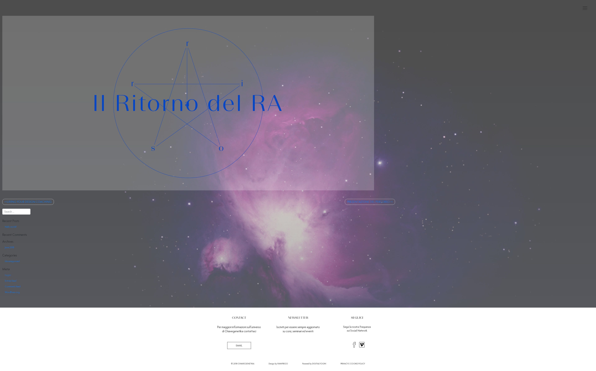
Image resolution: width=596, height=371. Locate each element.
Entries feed (10, 280)
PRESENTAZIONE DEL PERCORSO (368, 202)
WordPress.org (12, 292)
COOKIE (354, 363)
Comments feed (12, 286)
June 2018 (9, 247)
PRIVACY (344, 363)
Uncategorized (12, 261)
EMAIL (239, 345)
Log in (8, 274)
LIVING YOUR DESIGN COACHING (29, 202)
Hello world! (10, 226)
